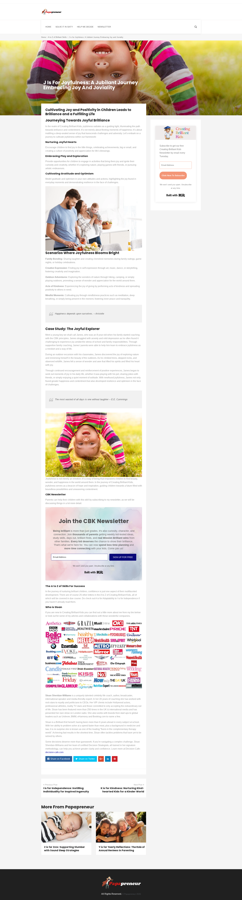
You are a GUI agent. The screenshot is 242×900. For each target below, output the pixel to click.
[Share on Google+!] (101, 759)
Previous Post (51, 785)
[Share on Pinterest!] (114, 759)
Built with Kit (93, 572)
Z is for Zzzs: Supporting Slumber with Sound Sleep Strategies (64, 848)
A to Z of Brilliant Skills (57, 37)
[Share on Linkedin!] (108, 759)
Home (43, 37)
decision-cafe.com (54, 752)
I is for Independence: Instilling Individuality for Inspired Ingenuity (66, 789)
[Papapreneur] (51, 12)
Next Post (138, 785)
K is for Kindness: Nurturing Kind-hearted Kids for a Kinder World (122, 789)
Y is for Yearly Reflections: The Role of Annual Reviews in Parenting (122, 848)
